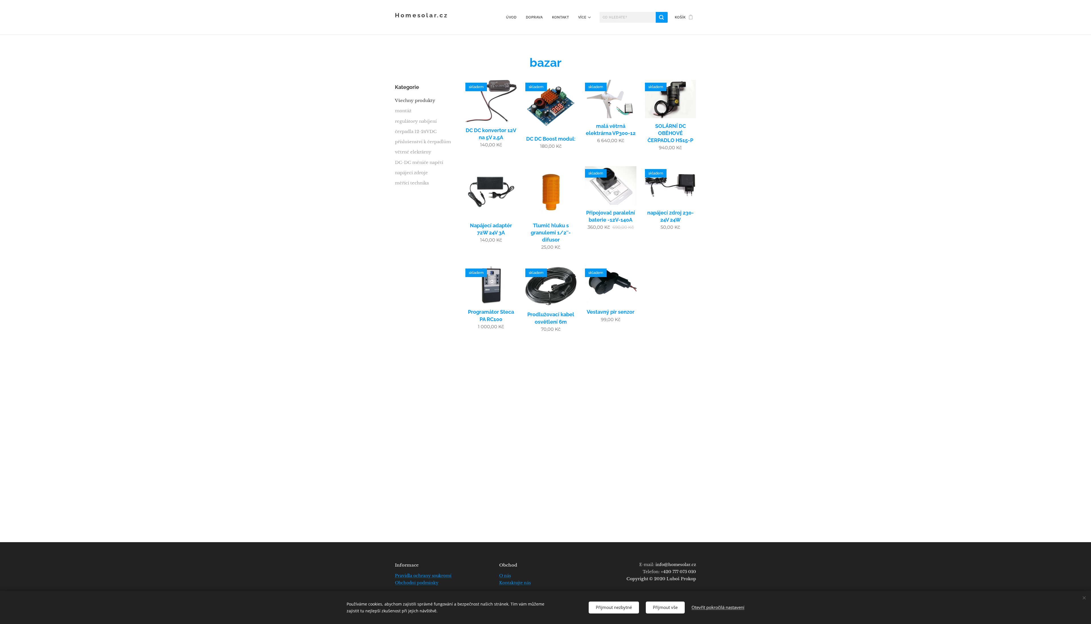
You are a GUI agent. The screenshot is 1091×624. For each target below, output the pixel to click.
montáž (403, 110)
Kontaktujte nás (515, 582)
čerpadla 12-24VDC (416, 131)
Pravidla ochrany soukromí (423, 575)
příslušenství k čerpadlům (423, 141)
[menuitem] (513, 17)
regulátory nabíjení (416, 121)
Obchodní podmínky (416, 582)
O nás (505, 575)
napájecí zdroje (411, 172)
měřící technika (412, 183)
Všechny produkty (415, 100)
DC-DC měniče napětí (419, 162)
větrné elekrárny (413, 152)
